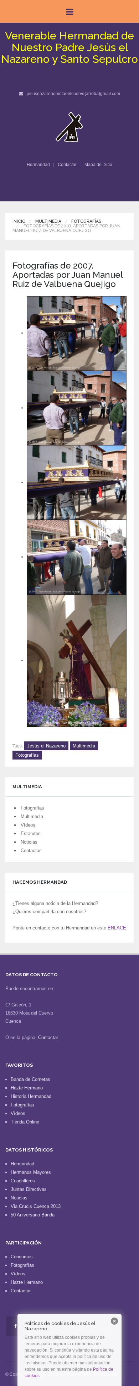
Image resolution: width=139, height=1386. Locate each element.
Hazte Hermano (27, 1087)
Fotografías (86, 221)
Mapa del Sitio (98, 164)
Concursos (22, 1256)
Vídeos (28, 825)
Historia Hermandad (31, 1096)
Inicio (18, 221)
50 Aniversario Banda (33, 1214)
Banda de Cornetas (30, 1079)
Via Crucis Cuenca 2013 (36, 1206)
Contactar (67, 164)
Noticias (29, 842)
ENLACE (117, 928)
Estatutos (31, 833)
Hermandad (38, 164)
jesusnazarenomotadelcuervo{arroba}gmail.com (73, 93)
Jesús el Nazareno (46, 746)
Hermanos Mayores (31, 1172)
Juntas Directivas (29, 1189)
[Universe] (70, 127)
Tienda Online (25, 1122)
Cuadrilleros (23, 1180)
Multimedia (48, 221)
